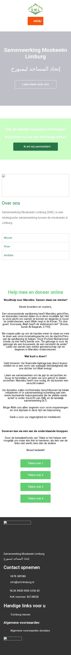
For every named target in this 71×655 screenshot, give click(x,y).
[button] (35, 84)
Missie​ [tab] (8, 237)
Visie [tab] (7, 246)
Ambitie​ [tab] (8, 255)
